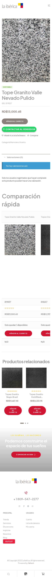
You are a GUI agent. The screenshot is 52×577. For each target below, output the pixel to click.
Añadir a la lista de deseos (14, 135)
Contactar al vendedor (20, 129)
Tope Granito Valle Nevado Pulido (19, 217)
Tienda (6, 519)
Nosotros (7, 534)
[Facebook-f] (24, 506)
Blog (5, 537)
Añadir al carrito (14, 121)
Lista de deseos (33, 523)
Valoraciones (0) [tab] (15, 157)
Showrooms (8, 526)
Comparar (34, 135)
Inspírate (6, 530)
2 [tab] (25, 423)
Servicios (7, 523)
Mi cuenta (30, 526)
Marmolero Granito (18, 142)
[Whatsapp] (32, 506)
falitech (31, 563)
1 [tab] (22, 423)
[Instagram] (19, 506)
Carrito (29, 519)
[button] (19, 128)
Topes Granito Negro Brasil (12, 395)
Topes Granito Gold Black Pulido (36, 397)
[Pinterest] (28, 506)
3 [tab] (27, 423)
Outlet (9, 541)
